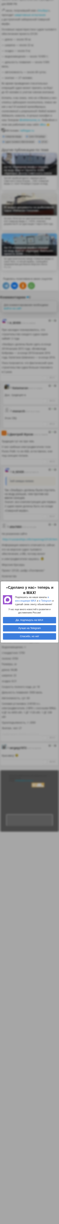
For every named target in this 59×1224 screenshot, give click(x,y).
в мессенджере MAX (32, 598)
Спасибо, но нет (29, 636)
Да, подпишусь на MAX (29, 620)
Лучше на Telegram (29, 628)
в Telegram (45, 600)
